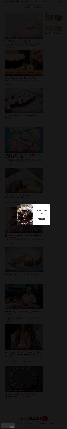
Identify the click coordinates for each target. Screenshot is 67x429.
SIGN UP (42, 218)
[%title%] (49, 205)
